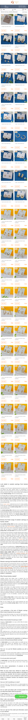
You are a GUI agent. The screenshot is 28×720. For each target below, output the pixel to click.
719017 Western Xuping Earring (6, 417)
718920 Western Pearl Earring (6, 319)
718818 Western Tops (6, 202)
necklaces (18, 553)
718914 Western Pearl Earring (20, 280)
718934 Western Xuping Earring (20, 378)
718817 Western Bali (19, 182)
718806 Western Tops (19, 85)
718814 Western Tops (6, 163)
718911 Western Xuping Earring (20, 261)
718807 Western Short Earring (6, 105)
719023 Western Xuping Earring (6, 475)
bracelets (23, 553)
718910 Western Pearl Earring (6, 261)
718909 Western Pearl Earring (20, 241)
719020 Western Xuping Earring (20, 436)
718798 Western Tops (19, 26)
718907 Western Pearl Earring (20, 222)
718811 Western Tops (19, 124)
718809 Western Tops (6, 124)
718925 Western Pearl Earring (20, 319)
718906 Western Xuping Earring (6, 222)
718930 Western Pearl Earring (20, 358)
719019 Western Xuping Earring (6, 436)
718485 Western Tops (6, 26)
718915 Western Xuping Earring (6, 300)
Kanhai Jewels (6, 504)
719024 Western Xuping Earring (20, 475)
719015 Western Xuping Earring (6, 397)
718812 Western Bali (6, 143)
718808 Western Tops (19, 104)
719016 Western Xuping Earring (20, 397)
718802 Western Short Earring (20, 46)
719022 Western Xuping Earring (20, 456)
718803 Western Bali (6, 65)
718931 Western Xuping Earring (6, 378)
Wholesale (10, 567)
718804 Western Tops (19, 65)
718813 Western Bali (19, 143)
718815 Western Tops (19, 163)
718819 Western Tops (19, 202)
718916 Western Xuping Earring (20, 300)
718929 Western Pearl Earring (6, 358)
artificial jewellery (11, 526)
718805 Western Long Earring (6, 85)
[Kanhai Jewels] (15, 2)
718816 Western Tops (6, 182)
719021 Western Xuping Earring (6, 456)
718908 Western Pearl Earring (6, 241)
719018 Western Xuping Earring (20, 417)
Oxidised (21, 539)
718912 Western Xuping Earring (6, 280)
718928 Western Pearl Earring (20, 339)
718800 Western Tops (6, 46)
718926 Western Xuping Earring (6, 339)
